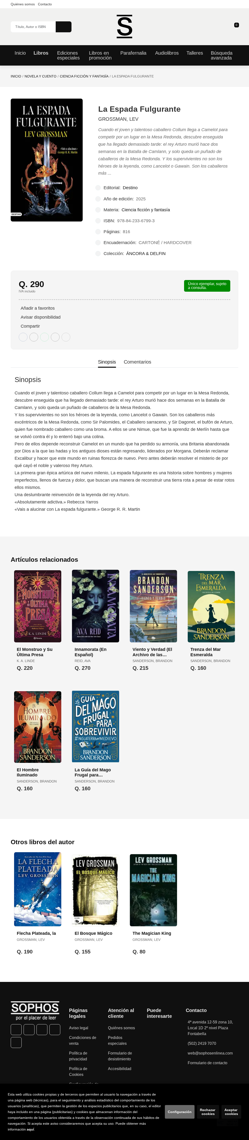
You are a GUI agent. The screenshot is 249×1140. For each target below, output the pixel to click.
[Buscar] (63, 26)
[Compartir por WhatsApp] (44, 337)
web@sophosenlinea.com (210, 1053)
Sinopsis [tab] (107, 362)
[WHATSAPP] (54, 1029)
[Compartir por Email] (55, 337)
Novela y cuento (40, 76)
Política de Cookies (78, 1072)
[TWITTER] (29, 1029)
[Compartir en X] (33, 337)
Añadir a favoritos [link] (38, 308)
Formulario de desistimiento (120, 1056)
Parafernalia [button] (133, 53)
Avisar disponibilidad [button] (41, 317)
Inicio (16, 76)
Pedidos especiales (117, 1041)
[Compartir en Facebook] (23, 337)
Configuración (180, 1112)
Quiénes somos (23, 4)
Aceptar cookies (231, 1112)
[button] (235, 27)
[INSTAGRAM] (41, 1029)
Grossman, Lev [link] (118, 119)
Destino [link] (130, 187)
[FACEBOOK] (16, 1029)
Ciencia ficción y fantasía (84, 76)
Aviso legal (78, 1028)
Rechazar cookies (208, 1112)
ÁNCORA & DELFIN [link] (146, 253)
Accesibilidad (119, 1069)
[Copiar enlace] (66, 337)
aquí (30, 1129)
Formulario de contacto (207, 1063)
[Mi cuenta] (237, 27)
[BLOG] (16, 1042)
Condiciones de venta (82, 1041)
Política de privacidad (78, 1056)
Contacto (45, 4)
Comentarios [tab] (137, 362)
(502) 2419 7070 (202, 1043)
